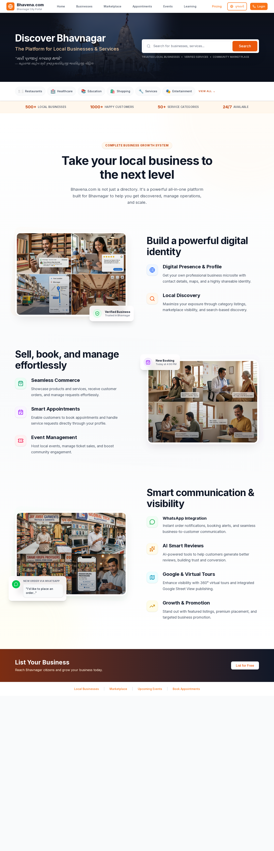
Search (245, 46)
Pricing (217, 6)
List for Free (245, 665)
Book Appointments (186, 689)
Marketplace (112, 6)
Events (168, 6)
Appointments (142, 6)
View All (207, 91)
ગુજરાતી (239, 6)
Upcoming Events (150, 689)
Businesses (84, 6)
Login (261, 6)
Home (61, 6)
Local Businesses (86, 689)
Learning (190, 6)
